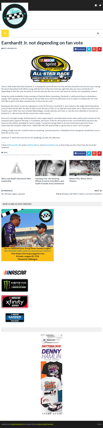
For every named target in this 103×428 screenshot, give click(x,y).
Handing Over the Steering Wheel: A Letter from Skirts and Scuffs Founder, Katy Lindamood (49, 180)
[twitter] (100, 5)
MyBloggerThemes (45, 424)
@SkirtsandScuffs (14, 145)
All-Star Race (6, 155)
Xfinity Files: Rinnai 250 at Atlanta (80, 179)
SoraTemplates (17, 424)
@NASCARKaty (33, 145)
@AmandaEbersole (50, 145)
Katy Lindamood (44, 155)
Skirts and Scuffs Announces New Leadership (16, 179)
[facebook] (96, 5)
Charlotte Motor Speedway (25, 155)
